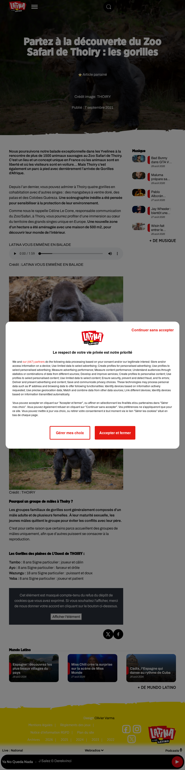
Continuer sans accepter (153, 329)
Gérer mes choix (70, 432)
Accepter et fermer (115, 432)
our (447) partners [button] (34, 361)
